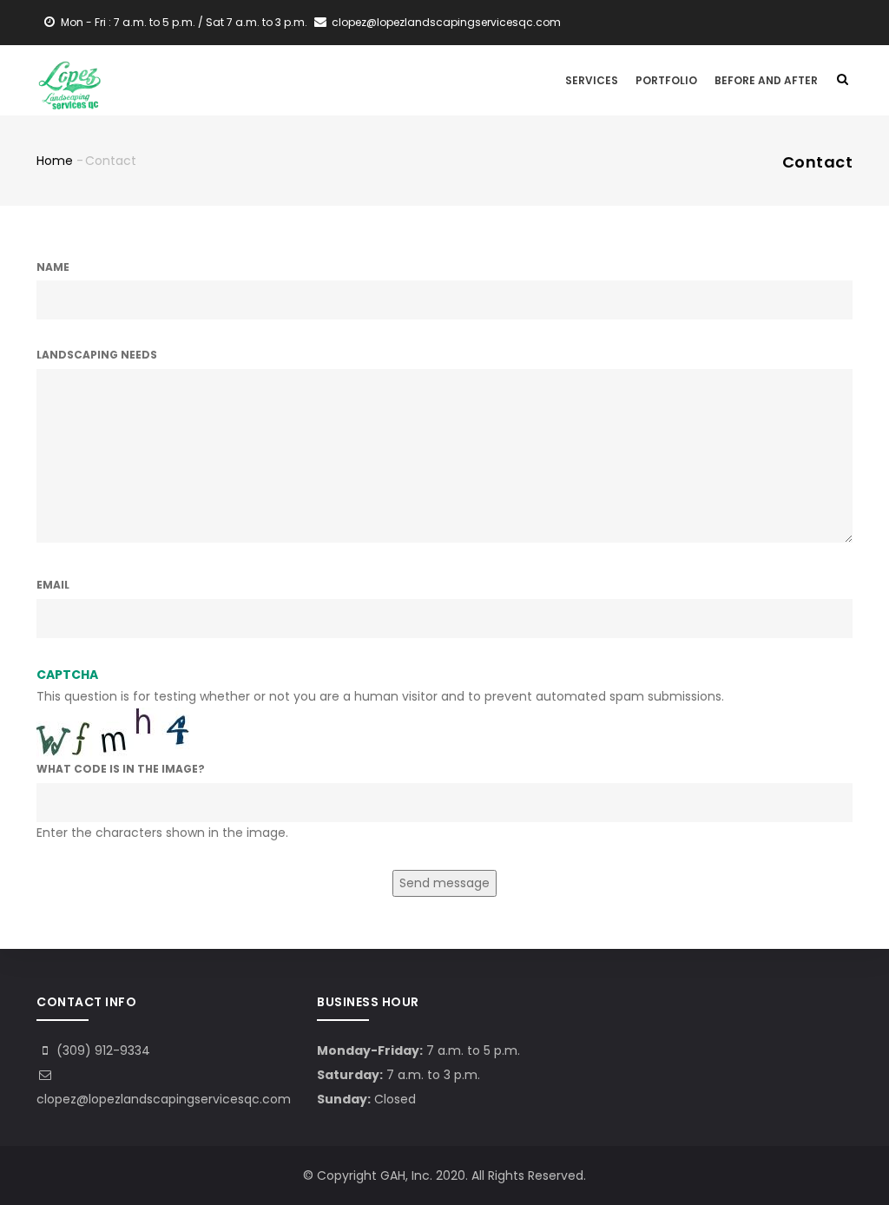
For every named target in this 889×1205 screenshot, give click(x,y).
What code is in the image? (120, 768)
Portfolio (666, 80)
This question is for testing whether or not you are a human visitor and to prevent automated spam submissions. (380, 753)
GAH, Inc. (406, 1175)
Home (54, 160)
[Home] (69, 77)
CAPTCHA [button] (67, 674)
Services (591, 80)
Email (52, 584)
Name (52, 267)
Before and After (766, 80)
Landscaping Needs (96, 354)
